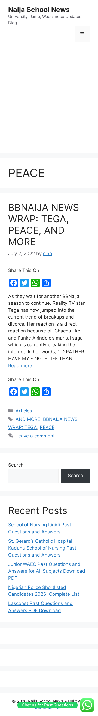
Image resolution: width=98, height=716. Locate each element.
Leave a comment (35, 436)
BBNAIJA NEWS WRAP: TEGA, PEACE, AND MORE (43, 224)
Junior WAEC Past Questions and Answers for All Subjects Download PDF (46, 571)
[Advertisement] (49, 98)
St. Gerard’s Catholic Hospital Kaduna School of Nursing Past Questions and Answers (42, 548)
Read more (20, 365)
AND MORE (28, 419)
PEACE (47, 427)
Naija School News (39, 9)
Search (15, 465)
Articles (24, 410)
